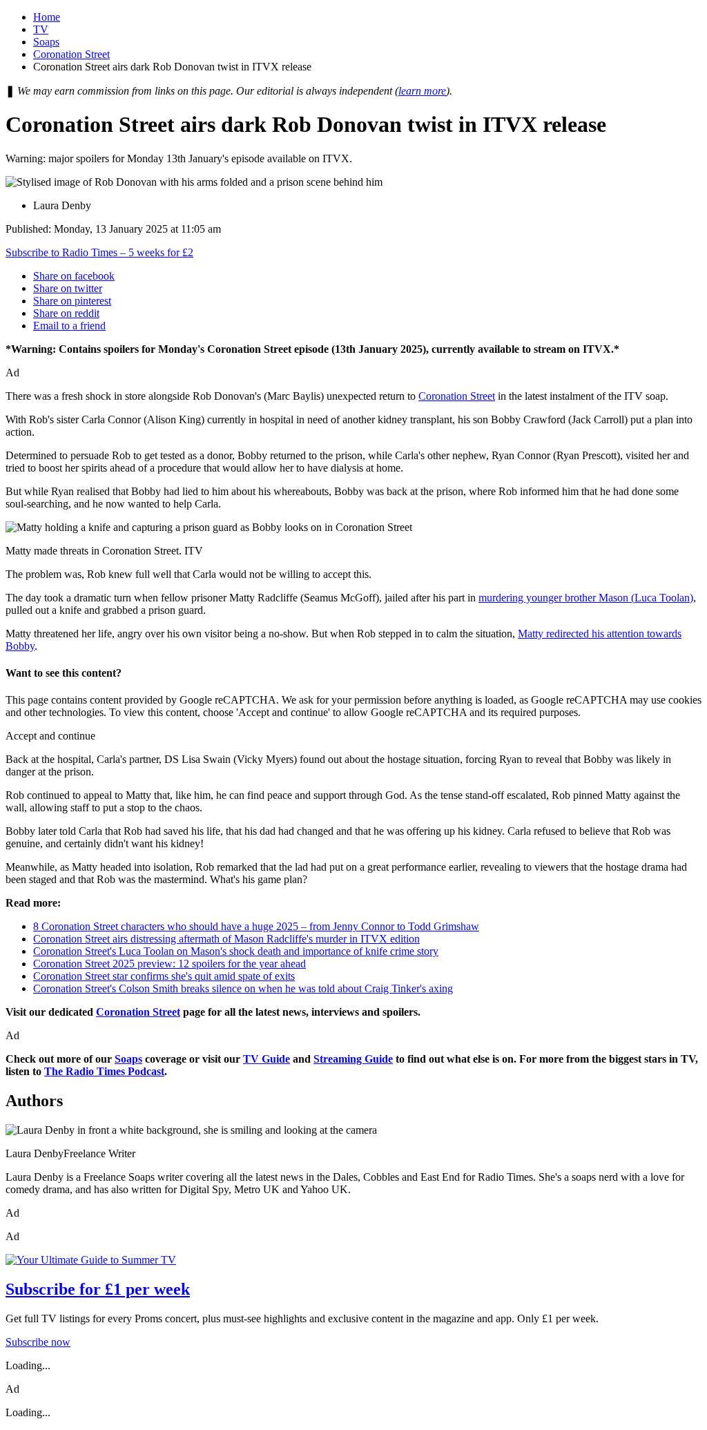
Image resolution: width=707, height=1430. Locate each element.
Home (46, 17)
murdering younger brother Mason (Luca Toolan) (585, 597)
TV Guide (266, 1059)
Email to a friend (69, 325)
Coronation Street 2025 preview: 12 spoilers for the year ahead (169, 963)
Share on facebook (74, 276)
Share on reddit (66, 313)
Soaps (46, 42)
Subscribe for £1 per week (98, 1289)
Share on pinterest (72, 301)
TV (40, 29)
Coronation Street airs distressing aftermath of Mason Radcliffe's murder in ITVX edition (226, 939)
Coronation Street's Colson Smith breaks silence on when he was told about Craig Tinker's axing (243, 988)
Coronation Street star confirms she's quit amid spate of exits (164, 976)
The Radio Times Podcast (104, 1071)
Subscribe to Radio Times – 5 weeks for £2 (99, 252)
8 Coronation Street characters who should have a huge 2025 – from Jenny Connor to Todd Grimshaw (256, 926)
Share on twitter (67, 288)
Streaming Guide (353, 1059)
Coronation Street (71, 54)
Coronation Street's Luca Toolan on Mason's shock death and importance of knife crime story (235, 951)
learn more (422, 91)
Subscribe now (38, 1342)
